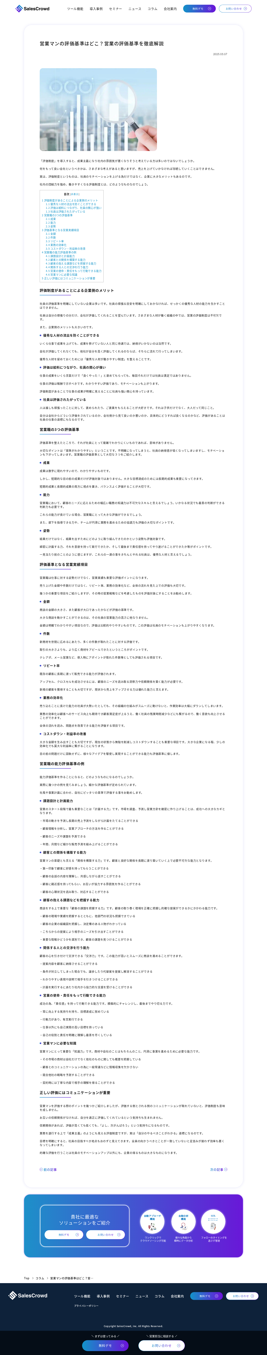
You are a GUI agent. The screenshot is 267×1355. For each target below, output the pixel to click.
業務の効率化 (56, 245)
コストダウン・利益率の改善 (66, 248)
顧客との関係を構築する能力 (66, 260)
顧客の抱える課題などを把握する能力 (71, 263)
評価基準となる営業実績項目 (60, 230)
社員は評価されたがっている (65, 211)
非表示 (74, 194)
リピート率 (55, 241)
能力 (51, 222)
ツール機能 (75, 8)
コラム (152, 8)
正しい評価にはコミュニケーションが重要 (68, 278)
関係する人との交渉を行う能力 (67, 267)
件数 (51, 237)
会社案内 (170, 8)
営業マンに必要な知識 (61, 274)
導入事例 (96, 8)
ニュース (134, 8)
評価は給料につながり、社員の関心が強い (73, 208)
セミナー (115, 8)
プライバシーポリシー (86, 1305)
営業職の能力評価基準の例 (59, 252)
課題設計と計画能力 (60, 256)
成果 (51, 219)
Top (27, 1278)
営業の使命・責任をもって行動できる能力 (73, 271)
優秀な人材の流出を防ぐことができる (71, 204)
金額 (51, 234)
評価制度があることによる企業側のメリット (70, 200)
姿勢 (51, 226)
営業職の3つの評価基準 (57, 215)
